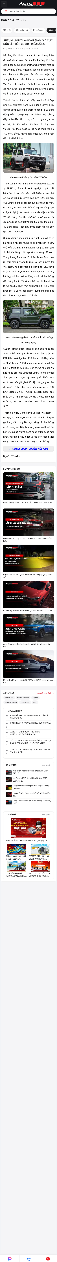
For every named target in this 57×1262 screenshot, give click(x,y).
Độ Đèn (35, 698)
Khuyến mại (9, 698)
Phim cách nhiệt (11, 702)
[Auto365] (32, 4)
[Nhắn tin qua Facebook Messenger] (10, 1258)
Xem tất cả (46, 765)
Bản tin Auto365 (23, 698)
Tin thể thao (25, 702)
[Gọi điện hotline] (48, 1258)
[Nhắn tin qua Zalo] (29, 1258)
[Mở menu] (4, 4)
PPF (34, 702)
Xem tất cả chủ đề (44, 693)
